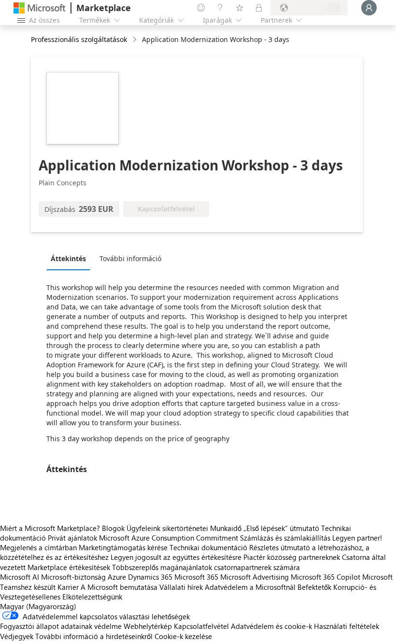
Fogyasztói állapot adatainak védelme (61, 626)
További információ (130, 258)
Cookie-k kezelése (183, 636)
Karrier (68, 587)
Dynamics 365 (150, 577)
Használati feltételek (346, 626)
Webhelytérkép (148, 626)
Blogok (113, 528)
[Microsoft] (40, 8)
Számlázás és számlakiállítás (285, 538)
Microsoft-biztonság (73, 577)
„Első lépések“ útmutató (281, 528)
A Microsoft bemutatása (119, 587)
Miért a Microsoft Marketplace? (50, 528)
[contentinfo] (135, 39)
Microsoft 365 (196, 577)
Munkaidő (225, 528)
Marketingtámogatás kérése (123, 547)
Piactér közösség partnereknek (291, 557)
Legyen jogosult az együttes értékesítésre (176, 557)
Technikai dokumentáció (208, 547)
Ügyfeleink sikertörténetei (167, 528)
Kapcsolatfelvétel (201, 626)
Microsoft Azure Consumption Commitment (169, 538)
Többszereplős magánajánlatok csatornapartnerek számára (206, 567)
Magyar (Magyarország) (38, 606)
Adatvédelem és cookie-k (271, 626)
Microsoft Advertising (254, 577)
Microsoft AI (19, 577)
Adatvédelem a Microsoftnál (250, 587)
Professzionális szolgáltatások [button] (79, 39)
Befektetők (314, 587)
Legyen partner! (357, 538)
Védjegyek (16, 636)
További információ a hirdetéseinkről (94, 636)
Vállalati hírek (181, 587)
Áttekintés (68, 258)
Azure (117, 577)
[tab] (70, 258)
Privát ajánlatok (72, 538)
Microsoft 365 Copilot (325, 577)
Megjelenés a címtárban (38, 547)
